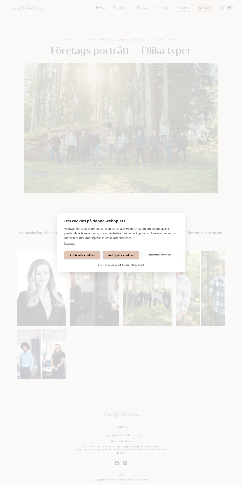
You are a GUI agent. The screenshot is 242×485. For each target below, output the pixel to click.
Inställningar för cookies (159, 254)
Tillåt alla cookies (82, 255)
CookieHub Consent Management (127, 265)
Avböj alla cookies (121, 255)
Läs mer (69, 243)
